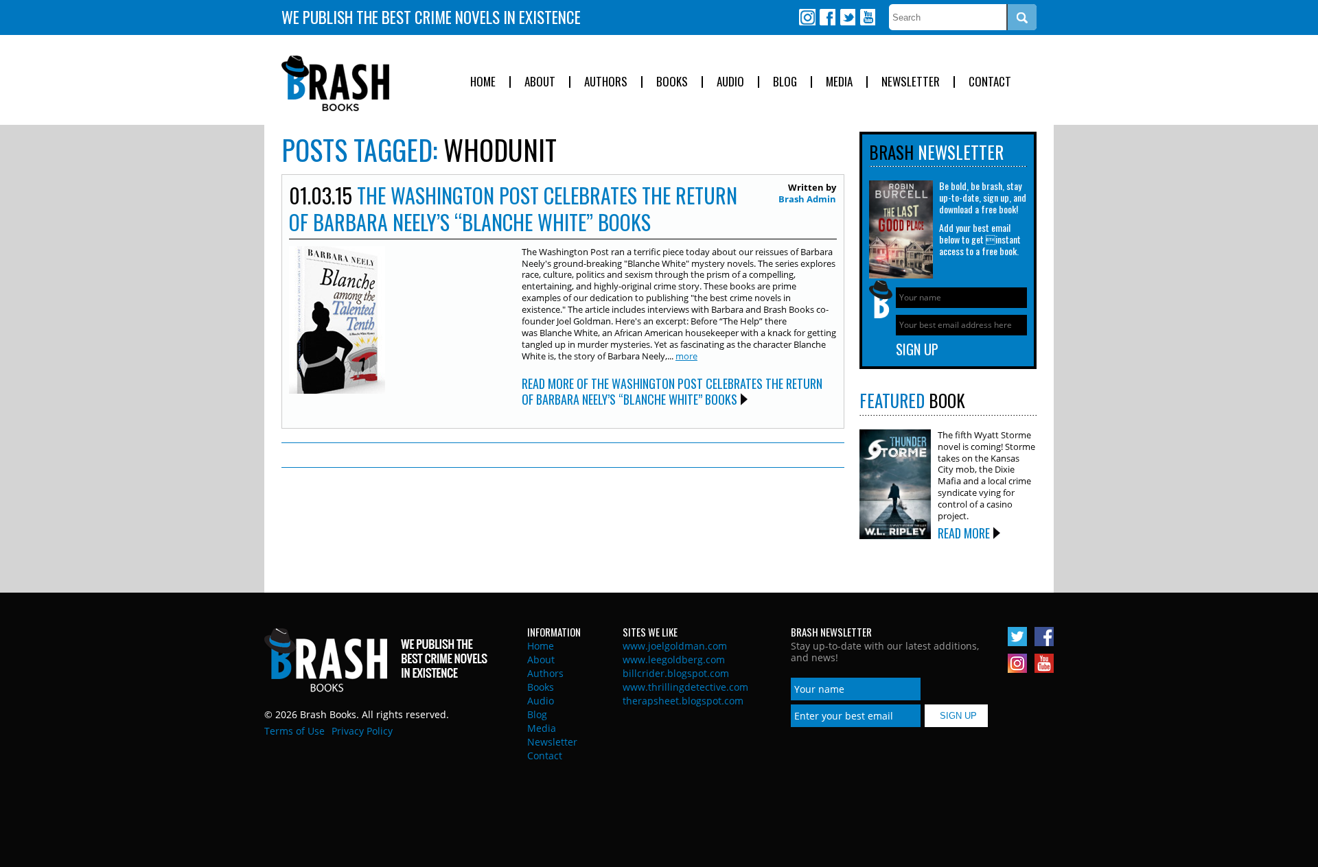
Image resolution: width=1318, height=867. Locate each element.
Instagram (807, 17)
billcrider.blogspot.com (676, 673)
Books (672, 82)
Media (839, 82)
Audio (730, 82)
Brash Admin (807, 199)
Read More (964, 533)
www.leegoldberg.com (674, 659)
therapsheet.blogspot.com (683, 700)
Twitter (847, 17)
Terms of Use (294, 730)
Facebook (827, 17)
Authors (605, 82)
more (686, 356)
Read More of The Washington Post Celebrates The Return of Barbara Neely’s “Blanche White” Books (672, 391)
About (539, 82)
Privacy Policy (362, 730)
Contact (990, 82)
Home (483, 82)
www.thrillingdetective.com (685, 686)
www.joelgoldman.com (675, 645)
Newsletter (910, 82)
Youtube (867, 17)
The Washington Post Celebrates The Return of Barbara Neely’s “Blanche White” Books (513, 208)
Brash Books (335, 83)
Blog (785, 82)
